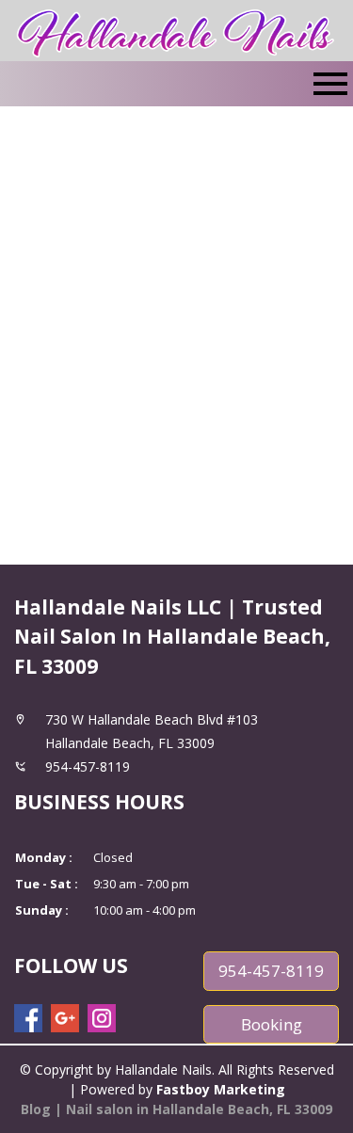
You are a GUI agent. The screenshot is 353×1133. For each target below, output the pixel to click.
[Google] (65, 1018)
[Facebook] (28, 1018)
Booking (271, 1024)
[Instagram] (102, 1018)
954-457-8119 (271, 970)
